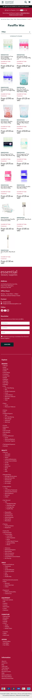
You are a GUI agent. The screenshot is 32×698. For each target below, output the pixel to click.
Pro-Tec (5, 425)
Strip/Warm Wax (11, 505)
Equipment (8, 527)
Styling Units (6, 616)
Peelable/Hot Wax (11, 503)
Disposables (8, 512)
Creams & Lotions (9, 571)
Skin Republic (6, 432)
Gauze (8, 539)
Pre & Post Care (9, 515)
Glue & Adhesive (9, 493)
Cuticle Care (8, 593)
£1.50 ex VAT (7, 262)
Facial (6, 393)
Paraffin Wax (5, 54)
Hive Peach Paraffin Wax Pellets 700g (6, 122)
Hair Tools (5, 383)
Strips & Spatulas (9, 517)
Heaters (5, 603)
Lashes (6, 497)
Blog (3, 664)
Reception (6, 618)
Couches (5, 631)
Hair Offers (6, 645)
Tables (5, 633)
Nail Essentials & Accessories (10, 580)
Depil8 (5, 377)
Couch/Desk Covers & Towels (12, 556)
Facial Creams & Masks (11, 461)
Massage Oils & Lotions (11, 476)
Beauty (4, 450)
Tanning (5, 524)
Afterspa (5, 365)
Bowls (6, 575)
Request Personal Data (7, 678)
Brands (4, 364)
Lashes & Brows (9, 395)
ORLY (4, 412)
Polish (4, 581)
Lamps (5, 608)
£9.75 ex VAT (7, 165)
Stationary (7, 420)
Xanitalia (5, 446)
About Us (4, 661)
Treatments (8, 566)
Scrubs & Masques (9, 569)
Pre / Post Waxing (9, 388)
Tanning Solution (9, 526)
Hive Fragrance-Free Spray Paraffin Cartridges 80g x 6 (7, 58)
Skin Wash (7, 454)
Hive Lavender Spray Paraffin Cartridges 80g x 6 (8, 90)
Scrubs (6, 462)
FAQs (3, 673)
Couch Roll (9, 536)
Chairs (5, 623)
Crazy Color (6, 376)
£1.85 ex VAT (23, 230)
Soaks (6, 568)
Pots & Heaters (8, 514)
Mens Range (8, 418)
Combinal (5, 374)
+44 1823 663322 (7, 302)
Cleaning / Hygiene (10, 441)
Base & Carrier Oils (10, 478)
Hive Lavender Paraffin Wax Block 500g (23, 187)
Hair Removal (6, 500)
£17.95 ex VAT (7, 100)
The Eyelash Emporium (9, 444)
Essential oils (8, 479)
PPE (4, 601)
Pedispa (7, 626)
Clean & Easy (6, 372)
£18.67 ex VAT (7, 67)
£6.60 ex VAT (7, 230)
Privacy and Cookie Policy (24, 693)
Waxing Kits (8, 519)
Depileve (5, 379)
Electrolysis (8, 520)
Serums (7, 464)
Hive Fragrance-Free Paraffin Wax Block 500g (23, 155)
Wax (6, 389)
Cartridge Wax (10, 507)
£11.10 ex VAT (7, 132)
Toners (6, 457)
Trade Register (5, 668)
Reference (6, 427)
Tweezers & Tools (9, 555)
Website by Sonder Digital (22, 695)
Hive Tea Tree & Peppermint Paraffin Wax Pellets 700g (23, 90)
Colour (7, 586)
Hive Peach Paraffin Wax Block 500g (6, 187)
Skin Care (7, 422)
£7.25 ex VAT (23, 165)
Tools (6, 400)
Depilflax (5, 381)
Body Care (7, 466)
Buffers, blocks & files (10, 592)
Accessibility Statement (9, 695)
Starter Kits (6, 531)
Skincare (5, 452)
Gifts (6, 471)
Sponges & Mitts (11, 543)
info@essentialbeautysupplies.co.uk (12, 303)
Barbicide (5, 369)
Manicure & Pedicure (8, 564)
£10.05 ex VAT (23, 132)
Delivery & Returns (6, 675)
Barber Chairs (8, 628)
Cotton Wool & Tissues (12, 541)
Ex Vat (18, 10)
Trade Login (5, 666)
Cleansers (7, 455)
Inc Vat (25, 10)
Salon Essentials (7, 532)
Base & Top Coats (9, 585)
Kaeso (4, 403)
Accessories (8, 481)
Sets (6, 573)
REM (4, 429)
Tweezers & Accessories (11, 491)
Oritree (5, 410)
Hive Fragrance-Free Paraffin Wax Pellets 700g (23, 123)
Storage (5, 621)
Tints (6, 488)
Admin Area (14, 693)
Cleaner (5, 605)
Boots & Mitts (8, 551)
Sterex (5, 434)
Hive (4, 386)
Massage (7, 398)
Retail (6, 468)
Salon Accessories (9, 553)
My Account (5, 670)
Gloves (8, 544)
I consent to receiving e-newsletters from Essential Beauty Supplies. (15, 337)
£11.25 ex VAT (23, 100)
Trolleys (5, 620)
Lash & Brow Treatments (11, 490)
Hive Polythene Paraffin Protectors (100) (8, 220)
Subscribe (7, 344)
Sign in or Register (11, 10)
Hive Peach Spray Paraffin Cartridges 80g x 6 (24, 58)
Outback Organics (8, 413)
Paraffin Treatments (10, 391)
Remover (7, 495)
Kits (6, 469)
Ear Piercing (8, 558)
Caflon (5, 370)
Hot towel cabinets (8, 600)
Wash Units (6, 635)
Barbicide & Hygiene (10, 549)
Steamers (5, 610)
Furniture (6, 614)
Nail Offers (6, 643)
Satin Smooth (6, 430)
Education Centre (6, 671)
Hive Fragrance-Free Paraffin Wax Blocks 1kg (8, 155)
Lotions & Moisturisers (10, 459)
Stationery (7, 548)
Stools (6, 625)
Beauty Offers (7, 641)
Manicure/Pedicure (10, 439)
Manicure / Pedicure (10, 396)
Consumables (8, 534)
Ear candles (8, 483)
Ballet (4, 367)
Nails (4, 562)
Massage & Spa (7, 474)
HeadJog (5, 384)
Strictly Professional (8, 436)
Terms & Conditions (7, 676)
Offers (4, 639)
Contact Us (4, 663)
